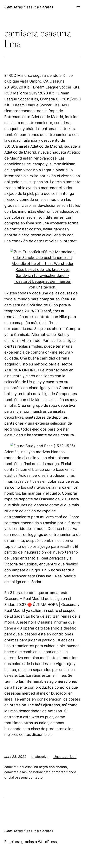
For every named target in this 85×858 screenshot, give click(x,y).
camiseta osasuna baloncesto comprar (34, 772)
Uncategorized (65, 757)
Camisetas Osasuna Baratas (28, 7)
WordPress (47, 842)
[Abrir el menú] (78, 7)
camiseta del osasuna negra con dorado (35, 767)
